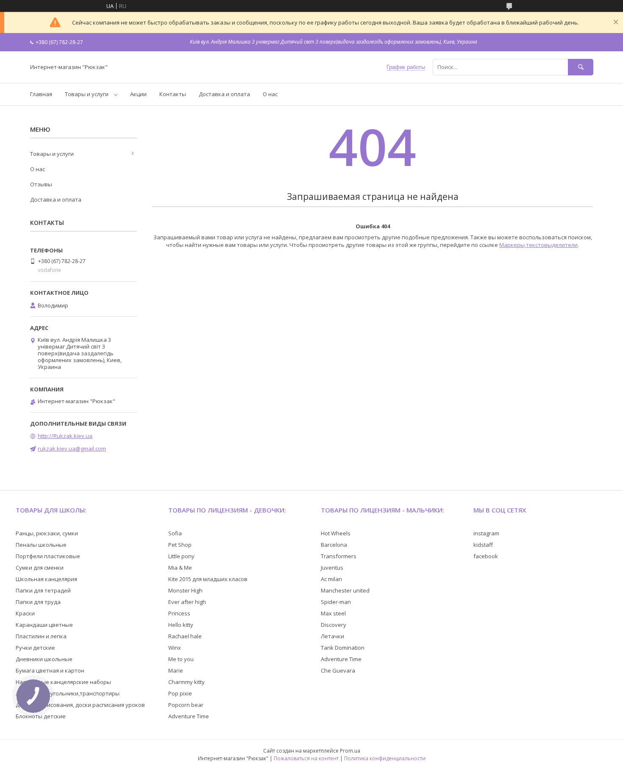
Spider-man (336, 602)
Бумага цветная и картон (50, 670)
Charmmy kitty (186, 682)
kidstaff (483, 544)
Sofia (175, 533)
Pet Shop (180, 544)
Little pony (181, 556)
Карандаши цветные (44, 625)
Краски (25, 613)
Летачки (332, 636)
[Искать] (580, 67)
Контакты (172, 94)
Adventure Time (188, 716)
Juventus (332, 567)
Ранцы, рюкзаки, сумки (47, 533)
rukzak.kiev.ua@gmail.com (72, 448)
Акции (138, 94)
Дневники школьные (44, 659)
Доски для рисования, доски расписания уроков (80, 705)
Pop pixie (180, 693)
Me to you (181, 659)
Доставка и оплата (224, 94)
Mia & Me (180, 567)
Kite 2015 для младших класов (208, 579)
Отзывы (41, 184)
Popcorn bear (185, 705)
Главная (41, 94)
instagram (486, 533)
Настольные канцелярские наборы (63, 682)
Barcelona (334, 544)
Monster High (185, 590)
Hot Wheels (335, 533)
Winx (174, 647)
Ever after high (187, 602)
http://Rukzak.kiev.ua (65, 435)
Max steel (333, 613)
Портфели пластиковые (48, 556)
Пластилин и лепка (41, 636)
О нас (270, 94)
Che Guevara (338, 670)
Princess (179, 613)
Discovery (333, 625)
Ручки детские (35, 647)
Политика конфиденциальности (385, 758)
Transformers (338, 556)
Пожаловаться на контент (306, 758)
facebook (485, 556)
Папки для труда (38, 602)
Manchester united (345, 590)
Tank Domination (342, 647)
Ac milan (331, 579)
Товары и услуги (86, 94)
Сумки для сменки (40, 567)
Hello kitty (180, 625)
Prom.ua (350, 750)
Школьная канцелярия (46, 579)
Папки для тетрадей (43, 590)
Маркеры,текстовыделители (538, 245)
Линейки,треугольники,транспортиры (68, 693)
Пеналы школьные (41, 544)
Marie (175, 670)
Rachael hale (185, 636)
